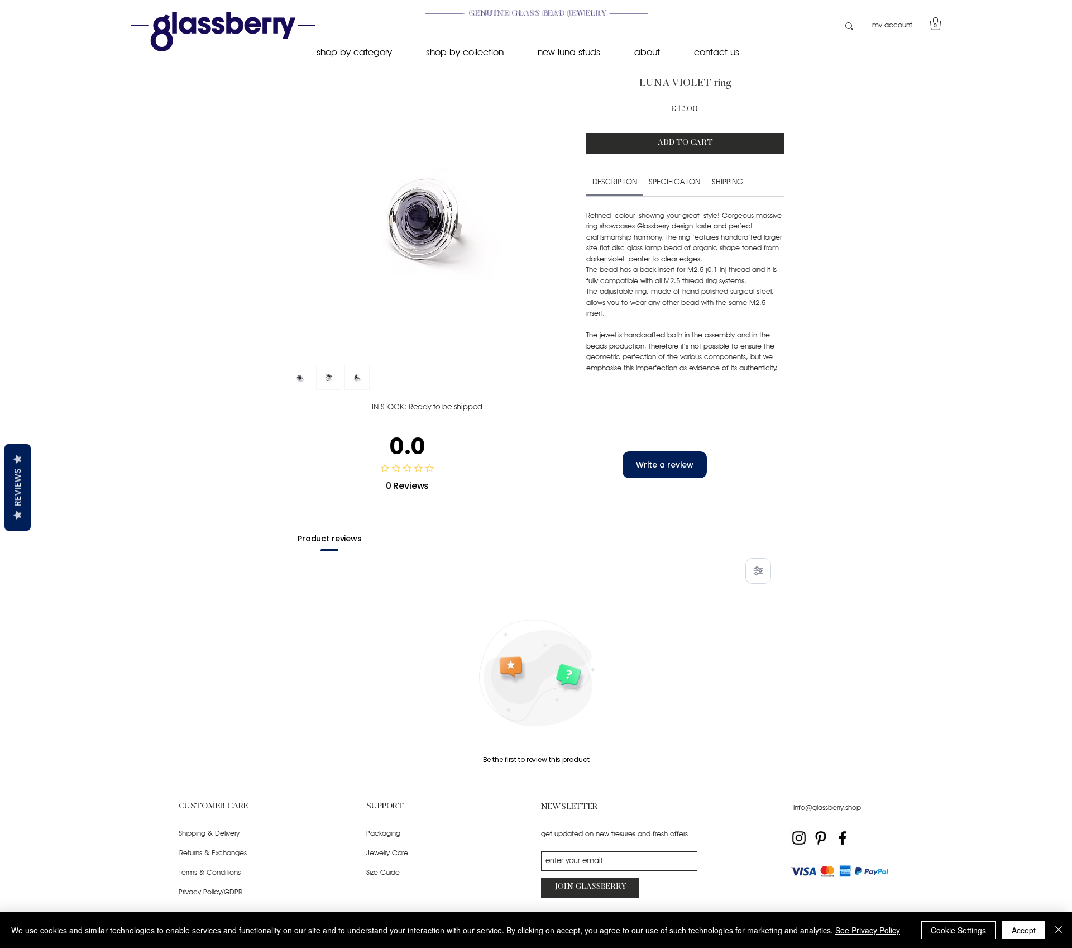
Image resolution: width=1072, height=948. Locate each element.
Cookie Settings (958, 930)
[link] (614, 181)
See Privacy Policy (867, 930)
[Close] (1058, 930)
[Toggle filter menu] (758, 571)
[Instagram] (799, 838)
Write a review (664, 464)
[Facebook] (842, 838)
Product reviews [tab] (330, 538)
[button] (935, 23)
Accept (1024, 930)
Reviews (17, 487)
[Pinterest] (821, 838)
